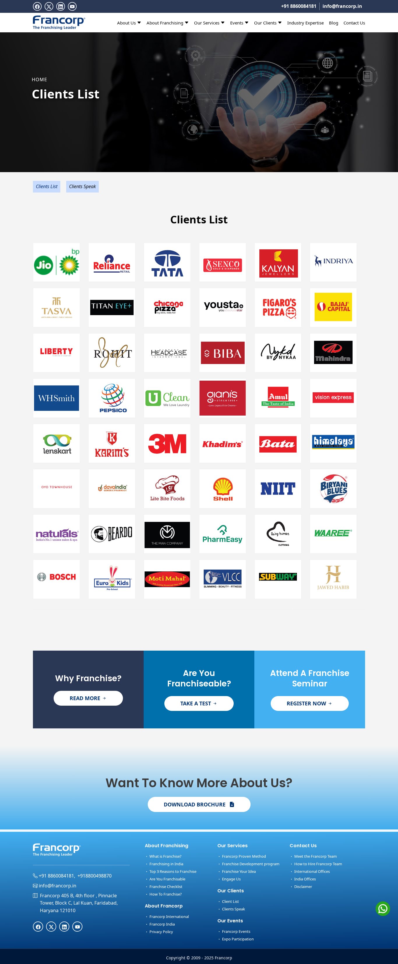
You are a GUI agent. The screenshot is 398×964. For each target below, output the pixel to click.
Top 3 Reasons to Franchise (172, 871)
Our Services (207, 23)
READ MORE (86, 698)
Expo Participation (237, 939)
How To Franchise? (165, 894)
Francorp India (162, 924)
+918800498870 (95, 876)
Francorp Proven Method (243, 856)
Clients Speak (82, 186)
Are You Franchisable (167, 879)
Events (237, 23)
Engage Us (231, 879)
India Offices (304, 879)
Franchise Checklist (165, 886)
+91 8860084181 (298, 6)
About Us (127, 23)
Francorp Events (235, 931)
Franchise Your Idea (238, 871)
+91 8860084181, (56, 876)
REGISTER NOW (307, 703)
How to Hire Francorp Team (317, 863)
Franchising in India (166, 863)
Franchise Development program (250, 863)
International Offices (311, 871)
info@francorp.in (342, 6)
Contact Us (354, 23)
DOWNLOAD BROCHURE (195, 804)
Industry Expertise (305, 23)
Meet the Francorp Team (315, 856)
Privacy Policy (161, 931)
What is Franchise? (165, 856)
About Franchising (165, 23)
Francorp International (169, 916)
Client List (230, 901)
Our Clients (266, 23)
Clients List (46, 186)
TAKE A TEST (196, 703)
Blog (333, 23)
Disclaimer (302, 886)
